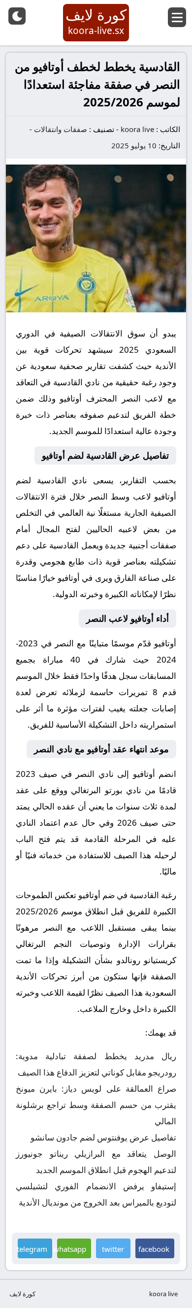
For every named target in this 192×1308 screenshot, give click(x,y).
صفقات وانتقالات (60, 129)
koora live (137, 129)
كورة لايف (22, 1293)
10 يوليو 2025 (134, 145)
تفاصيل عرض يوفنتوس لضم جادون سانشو (103, 1137)
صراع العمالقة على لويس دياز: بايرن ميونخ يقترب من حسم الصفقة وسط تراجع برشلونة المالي (96, 1105)
